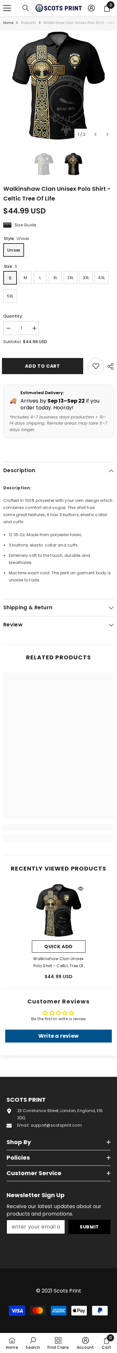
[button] (95, 134)
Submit (89, 1227)
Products (28, 22)
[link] (58, 827)
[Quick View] (80, 888)
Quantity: (13, 316)
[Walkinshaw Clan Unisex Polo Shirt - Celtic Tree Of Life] (58, 910)
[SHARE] (109, 366)
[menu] (7, 8)
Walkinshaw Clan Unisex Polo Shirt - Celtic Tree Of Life (58, 962)
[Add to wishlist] (96, 366)
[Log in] (91, 8)
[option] (58, 86)
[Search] (26, 8)
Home (8, 22)
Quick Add (58, 946)
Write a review (58, 1036)
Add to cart (42, 366)
